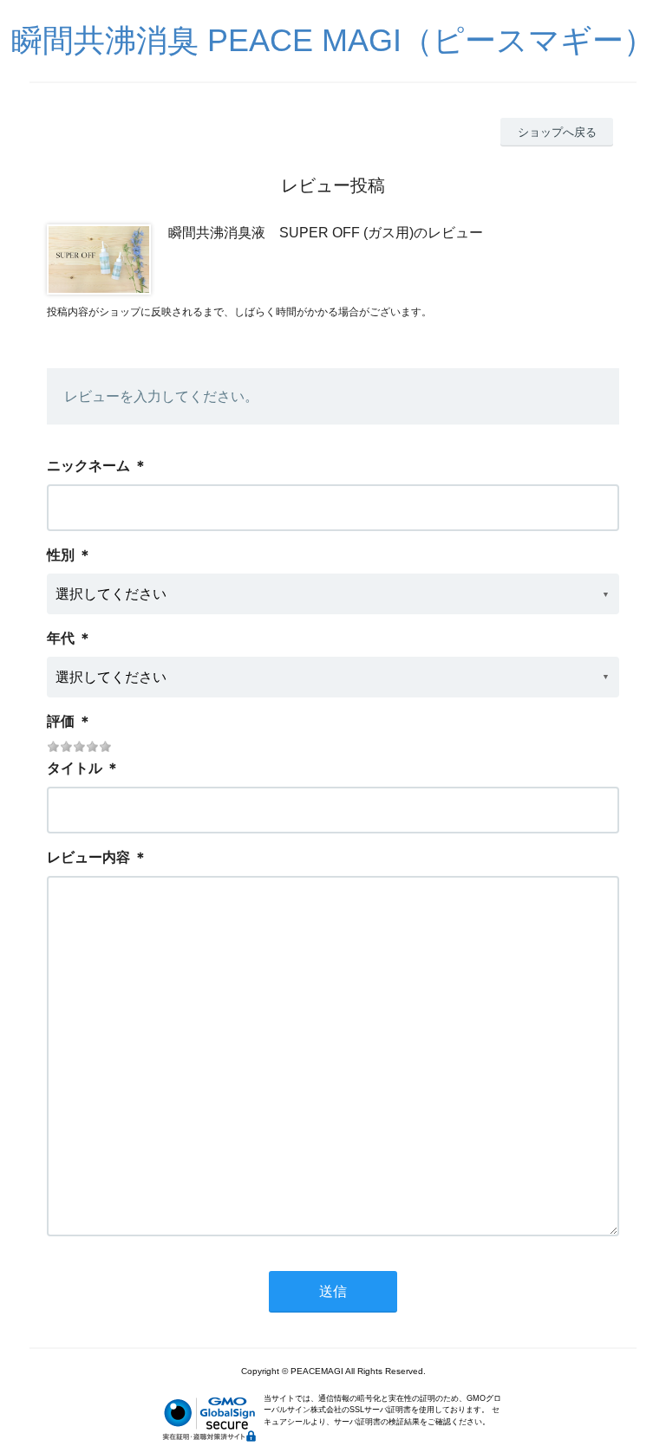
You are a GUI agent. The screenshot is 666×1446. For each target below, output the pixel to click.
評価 (61, 721)
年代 (61, 638)
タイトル (74, 768)
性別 (61, 555)
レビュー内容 (88, 857)
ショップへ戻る (557, 132)
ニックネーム (88, 465)
